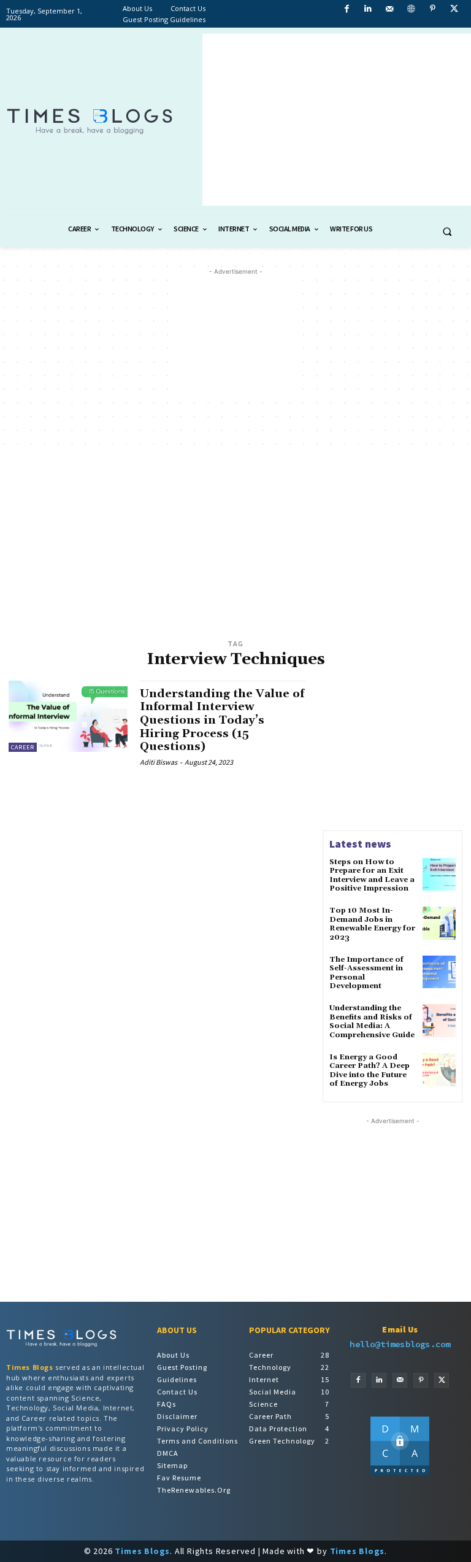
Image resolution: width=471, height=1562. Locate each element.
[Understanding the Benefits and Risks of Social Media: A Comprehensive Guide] (439, 1020)
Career (22, 747)
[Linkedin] (379, 1380)
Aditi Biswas (158, 762)
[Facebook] (358, 1380)
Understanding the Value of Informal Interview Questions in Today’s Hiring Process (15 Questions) (222, 720)
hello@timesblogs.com (400, 1344)
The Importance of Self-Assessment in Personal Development (366, 973)
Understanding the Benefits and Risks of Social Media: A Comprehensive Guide (372, 1021)
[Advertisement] (336, 120)
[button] (447, 231)
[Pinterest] (420, 1380)
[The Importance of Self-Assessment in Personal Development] (439, 972)
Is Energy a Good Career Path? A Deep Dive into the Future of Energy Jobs (369, 1070)
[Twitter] (441, 1380)
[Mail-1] (399, 1380)
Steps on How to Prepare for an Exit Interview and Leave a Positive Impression (372, 875)
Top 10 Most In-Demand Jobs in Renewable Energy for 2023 (372, 923)
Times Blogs (29, 1367)
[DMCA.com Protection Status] (400, 1473)
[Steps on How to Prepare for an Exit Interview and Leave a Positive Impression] (439, 874)
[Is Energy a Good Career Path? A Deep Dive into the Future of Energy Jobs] (439, 1069)
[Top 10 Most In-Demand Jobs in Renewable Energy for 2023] (439, 923)
